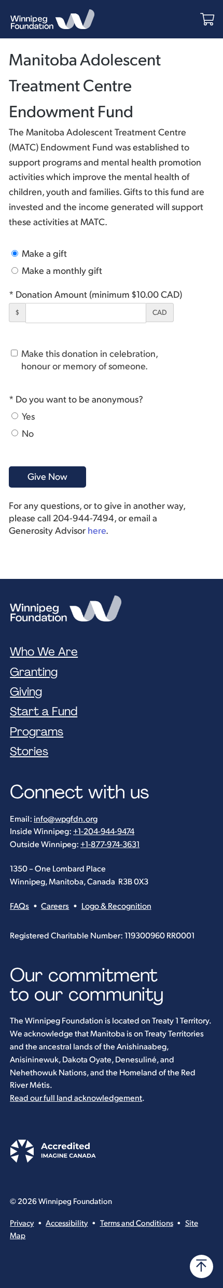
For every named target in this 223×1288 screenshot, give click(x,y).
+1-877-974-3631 (110, 845)
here (97, 530)
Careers (55, 906)
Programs (36, 732)
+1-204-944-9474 (103, 832)
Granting (34, 672)
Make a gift (43, 253)
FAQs (19, 906)
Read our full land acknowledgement (76, 1098)
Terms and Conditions (136, 1223)
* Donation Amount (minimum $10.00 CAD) (95, 294)
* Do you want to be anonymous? (76, 399)
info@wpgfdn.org (65, 819)
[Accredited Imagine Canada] (53, 1160)
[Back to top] (201, 1266)
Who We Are (44, 652)
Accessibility (67, 1223)
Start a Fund (43, 711)
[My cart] (207, 19)
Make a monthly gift (61, 271)
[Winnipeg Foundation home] (68, 608)
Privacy (22, 1223)
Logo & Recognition (116, 906)
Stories (29, 751)
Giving (26, 692)
